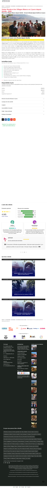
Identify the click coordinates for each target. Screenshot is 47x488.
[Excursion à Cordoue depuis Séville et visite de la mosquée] (33, 390)
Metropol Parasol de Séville (23, 446)
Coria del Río (34, 434)
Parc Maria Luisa (16, 448)
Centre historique (23, 434)
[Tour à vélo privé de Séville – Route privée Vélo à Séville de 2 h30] (33, 411)
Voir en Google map (6, 359)
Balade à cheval (27, 431)
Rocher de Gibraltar (7, 453)
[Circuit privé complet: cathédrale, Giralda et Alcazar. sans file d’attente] (33, 354)
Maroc (16, 446)
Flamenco (39, 439)
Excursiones (7, 6)
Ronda (13, 453)
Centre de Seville (16, 434)
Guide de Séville (33, 441)
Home (3, 6)
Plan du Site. (19, 359)
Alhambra (5, 431)
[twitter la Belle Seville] (8, 462)
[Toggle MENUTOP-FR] (27, 3)
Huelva (5, 443)
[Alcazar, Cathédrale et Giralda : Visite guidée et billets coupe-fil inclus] (33, 418)
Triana (5, 458)
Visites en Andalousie (11, 458)
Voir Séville (28, 458)
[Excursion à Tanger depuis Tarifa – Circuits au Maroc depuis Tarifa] (33, 361)
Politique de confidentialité (21, 354)
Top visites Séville (38, 456)
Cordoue (29, 434)
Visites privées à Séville (20, 458)
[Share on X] (3, 119)
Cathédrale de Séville (8, 434)
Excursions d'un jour (18, 436)
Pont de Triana (6, 451)
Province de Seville (23, 451)
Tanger (32, 456)
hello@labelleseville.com (9, 353)
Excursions (13, 6)
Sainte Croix (38, 453)
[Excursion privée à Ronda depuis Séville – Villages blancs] (33, 368)
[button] (43, 481)
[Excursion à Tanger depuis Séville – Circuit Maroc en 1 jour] (33, 382)
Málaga (12, 446)
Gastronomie (14, 441)
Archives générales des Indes (18, 431)
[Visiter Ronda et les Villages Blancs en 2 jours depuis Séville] (33, 375)
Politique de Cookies (20, 356)
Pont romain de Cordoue (14, 451)
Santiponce (6, 456)
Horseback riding (40, 441)
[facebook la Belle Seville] (4, 462)
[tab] (20, 252)
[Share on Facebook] (6, 119)
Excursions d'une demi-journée (28, 436)
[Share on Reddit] (14, 119)
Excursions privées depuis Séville (30, 439)
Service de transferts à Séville (24, 456)
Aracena (10, 431)
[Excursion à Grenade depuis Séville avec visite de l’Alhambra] (33, 347)
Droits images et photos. (21, 357)
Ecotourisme (6, 436)
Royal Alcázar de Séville (20, 453)
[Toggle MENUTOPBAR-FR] (23, 1)
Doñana (39, 434)
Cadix (32, 431)
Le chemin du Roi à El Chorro (29, 443)
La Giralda (21, 443)
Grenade (27, 441)
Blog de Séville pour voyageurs (22, 368)
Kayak (17, 443)
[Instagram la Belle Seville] (9, 462)
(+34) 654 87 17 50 (10, 347)
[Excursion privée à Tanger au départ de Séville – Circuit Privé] (33, 397)
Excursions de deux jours (21, 6)
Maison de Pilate (7, 446)
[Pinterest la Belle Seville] (6, 462)
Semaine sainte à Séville (13, 456)
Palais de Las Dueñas (8, 448)
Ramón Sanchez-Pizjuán (32, 451)
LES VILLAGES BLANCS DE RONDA (15, 240)
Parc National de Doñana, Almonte (26, 448)
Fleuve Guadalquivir (7, 441)
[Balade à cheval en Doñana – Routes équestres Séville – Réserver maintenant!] (33, 425)
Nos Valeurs (19, 361)
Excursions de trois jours (18, 439)
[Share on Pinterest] (11, 119)
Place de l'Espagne (37, 448)
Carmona (36, 431)
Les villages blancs (39, 443)
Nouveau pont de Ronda (33, 446)
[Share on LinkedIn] (8, 119)
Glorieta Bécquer (21, 441)
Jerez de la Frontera (11, 443)
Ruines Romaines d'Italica (30, 453)
